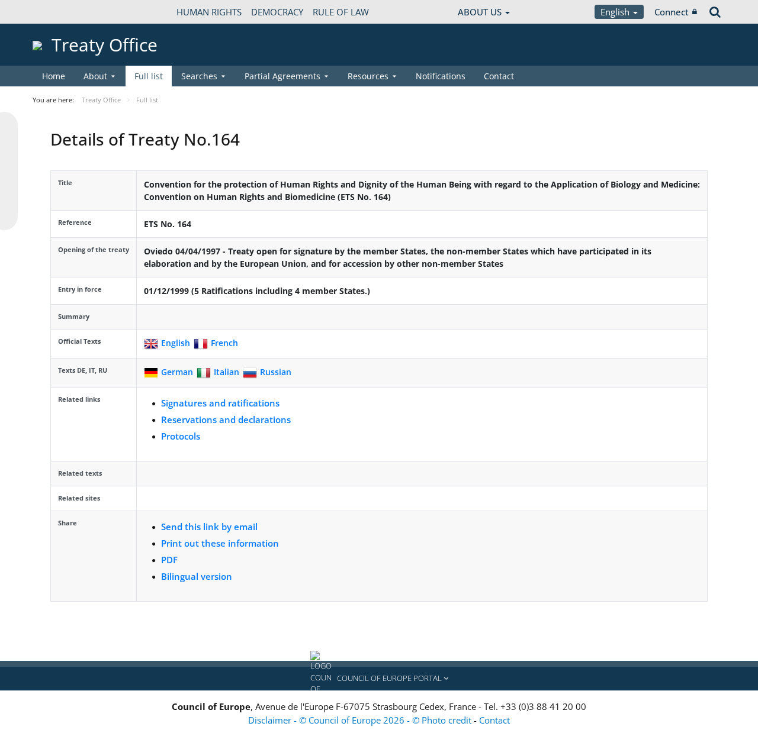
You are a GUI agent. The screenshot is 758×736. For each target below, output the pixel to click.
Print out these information (220, 543)
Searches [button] (199, 76)
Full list (148, 76)
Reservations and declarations (226, 419)
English (616, 12)
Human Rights (209, 12)
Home (53, 76)
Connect (671, 12)
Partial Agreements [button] (282, 76)
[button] (379, 678)
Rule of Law (341, 12)
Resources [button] (368, 76)
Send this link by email (209, 526)
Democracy (277, 12)
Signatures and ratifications (220, 403)
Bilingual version (196, 576)
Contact (499, 76)
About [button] (95, 76)
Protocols (180, 436)
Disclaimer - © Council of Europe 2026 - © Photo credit (361, 720)
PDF (169, 560)
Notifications (440, 76)
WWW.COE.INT (62, 12)
